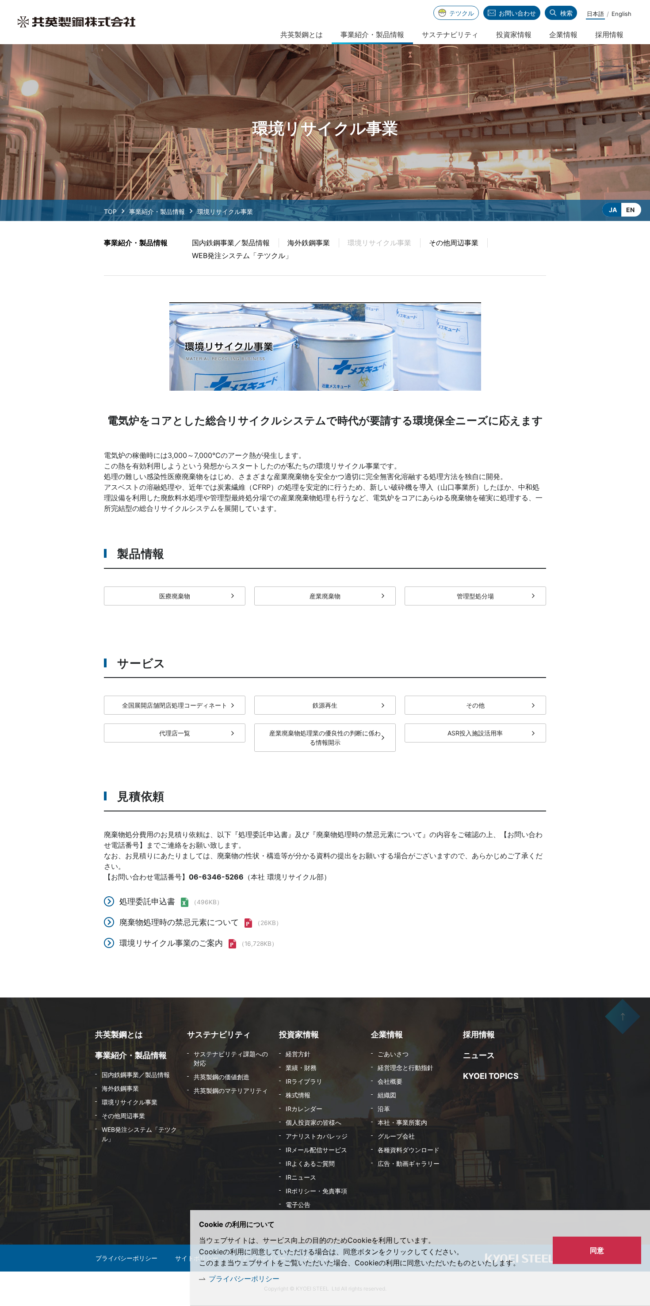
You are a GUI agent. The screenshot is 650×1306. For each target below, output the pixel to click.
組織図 (387, 1095)
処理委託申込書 (147, 901)
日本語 (595, 13)
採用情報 (609, 34)
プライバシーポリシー (244, 1278)
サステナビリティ (450, 34)
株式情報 (298, 1095)
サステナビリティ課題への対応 (231, 1058)
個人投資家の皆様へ (313, 1122)
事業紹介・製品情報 (157, 211)
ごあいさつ (393, 1054)
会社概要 (390, 1081)
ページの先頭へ (622, 1016)
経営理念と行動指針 (405, 1067)
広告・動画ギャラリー (409, 1163)
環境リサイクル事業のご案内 (171, 943)
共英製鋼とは (301, 34)
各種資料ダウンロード (409, 1150)
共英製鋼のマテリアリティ (231, 1090)
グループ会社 (396, 1136)
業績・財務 (301, 1067)
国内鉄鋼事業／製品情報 (231, 242)
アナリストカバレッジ (317, 1136)
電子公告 (298, 1204)
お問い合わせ (517, 13)
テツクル (461, 13)
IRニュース (301, 1177)
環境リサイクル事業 (129, 1102)
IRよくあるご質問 (310, 1163)
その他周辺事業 (453, 242)
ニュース (479, 1055)
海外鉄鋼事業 (308, 242)
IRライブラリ (304, 1081)
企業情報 (563, 34)
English (621, 13)
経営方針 (298, 1054)
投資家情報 (513, 34)
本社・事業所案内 (402, 1122)
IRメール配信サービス (316, 1150)
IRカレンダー (304, 1108)
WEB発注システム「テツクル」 (242, 255)
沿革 (384, 1108)
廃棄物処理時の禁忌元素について (179, 922)
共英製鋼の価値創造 (221, 1077)
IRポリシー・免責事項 (316, 1191)
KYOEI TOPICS (491, 1076)
